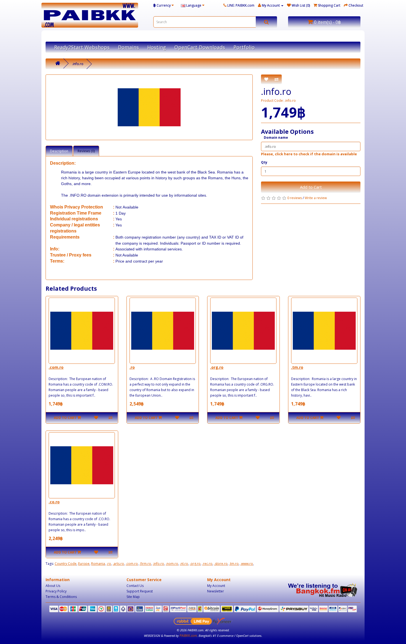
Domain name (276, 137)
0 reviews (294, 198)
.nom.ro (172, 563)
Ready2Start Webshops (82, 47)
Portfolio (244, 47)
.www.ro (246, 563)
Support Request (139, 591)
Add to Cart (311, 187)
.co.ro (54, 501)
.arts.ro (118, 563)
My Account (216, 585)
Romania (98, 563)
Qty (264, 162)
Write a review (316, 198)
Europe (83, 563)
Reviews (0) (86, 151)
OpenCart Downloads (199, 47)
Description (59, 151)
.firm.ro (145, 563)
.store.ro (221, 563)
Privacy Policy (56, 591)
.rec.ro (207, 563)
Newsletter (215, 591)
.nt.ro (184, 563)
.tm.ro (297, 367)
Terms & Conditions (61, 596)
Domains (128, 47)
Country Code (66, 563)
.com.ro (56, 367)
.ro (132, 367)
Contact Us (135, 585)
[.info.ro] (149, 107)
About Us (53, 585)
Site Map (133, 596)
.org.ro (216, 367)
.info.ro (77, 64)
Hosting (156, 47)
